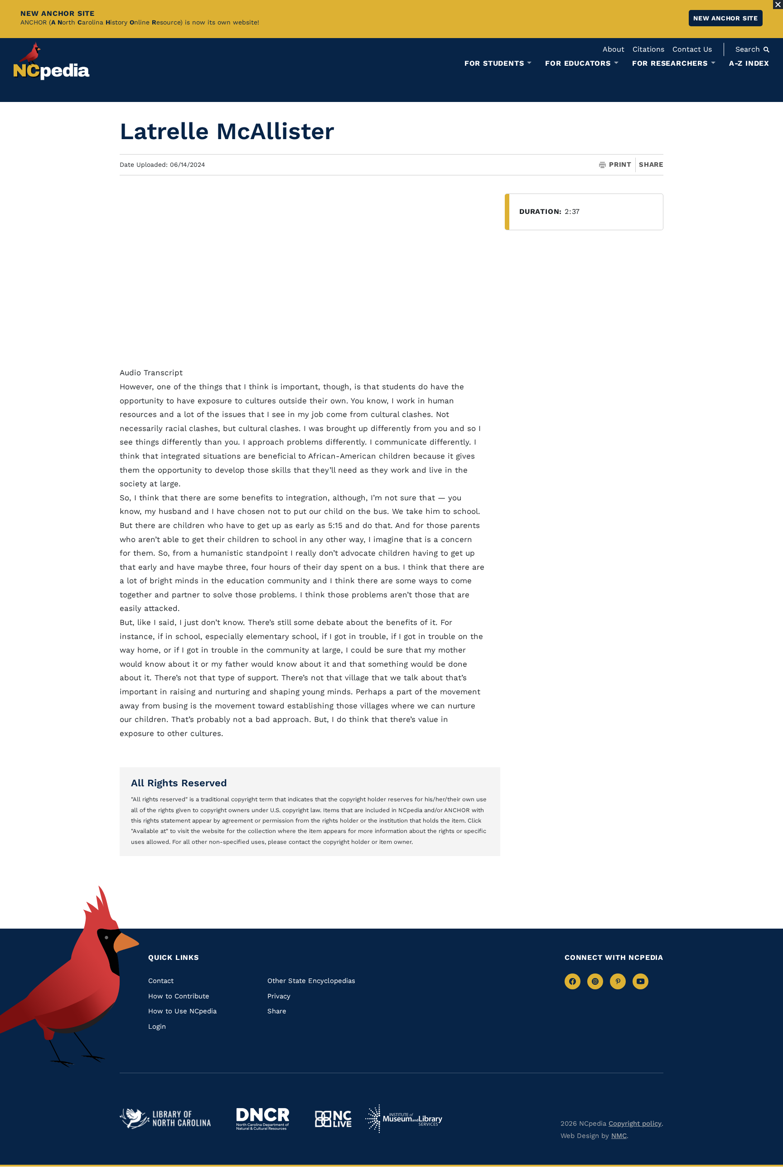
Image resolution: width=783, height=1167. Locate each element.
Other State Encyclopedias (311, 981)
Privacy (278, 996)
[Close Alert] (778, 4)
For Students (494, 63)
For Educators (577, 63)
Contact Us (692, 49)
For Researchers (670, 63)
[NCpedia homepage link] (52, 61)
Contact (161, 981)
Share (651, 165)
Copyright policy (635, 1123)
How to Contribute (178, 996)
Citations (648, 49)
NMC (619, 1136)
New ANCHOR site (725, 18)
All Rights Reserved (179, 783)
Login (157, 1026)
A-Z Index (749, 63)
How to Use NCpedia (182, 1011)
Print (620, 165)
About (613, 49)
